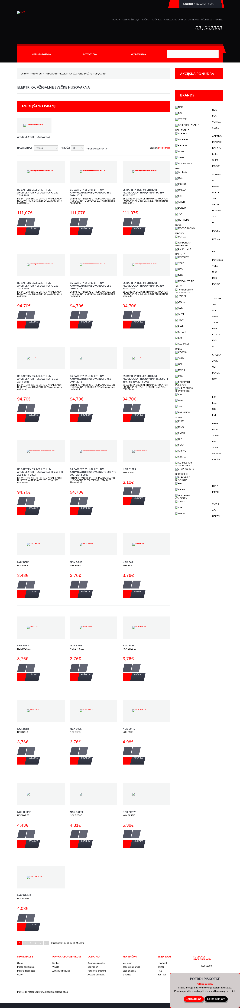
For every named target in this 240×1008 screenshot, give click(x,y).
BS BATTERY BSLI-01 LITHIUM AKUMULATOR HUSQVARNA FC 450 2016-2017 (143, 192)
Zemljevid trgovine (61, 971)
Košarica (156, 20)
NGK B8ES (128, 645)
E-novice (127, 974)
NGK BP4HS (24, 895)
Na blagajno (170, 20)
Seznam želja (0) (131, 20)
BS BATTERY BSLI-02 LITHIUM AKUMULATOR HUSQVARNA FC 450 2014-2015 (90, 378)
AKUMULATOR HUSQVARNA (33, 137)
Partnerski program (96, 971)
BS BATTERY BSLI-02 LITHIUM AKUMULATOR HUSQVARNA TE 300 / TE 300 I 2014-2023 (93, 471)
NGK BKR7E (129, 812)
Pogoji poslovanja (25, 967)
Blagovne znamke (96, 963)
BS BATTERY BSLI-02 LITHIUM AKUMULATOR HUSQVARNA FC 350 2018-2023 (37, 378)
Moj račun (127, 963)
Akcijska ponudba (96, 974)
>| (46, 943)
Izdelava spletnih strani (57, 992)
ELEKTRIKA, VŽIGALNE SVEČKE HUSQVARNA (83, 74)
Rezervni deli (36, 74)
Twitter (161, 967)
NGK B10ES (129, 469)
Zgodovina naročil (131, 967)
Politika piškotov (205, 984)
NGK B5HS (23, 562)
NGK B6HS (76, 562)
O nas (20, 963)
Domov (24, 74)
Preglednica (164, 148)
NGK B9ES (76, 728)
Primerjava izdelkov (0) (97, 149)
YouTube (162, 974)
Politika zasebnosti (26, 971)
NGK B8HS (23, 728)
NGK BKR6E (76, 812)
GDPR (20, 974)
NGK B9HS (129, 728)
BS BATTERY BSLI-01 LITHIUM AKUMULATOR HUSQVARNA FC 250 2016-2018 (37, 192)
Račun (145, 20)
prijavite (217, 20)
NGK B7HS (76, 645)
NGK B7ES (23, 645)
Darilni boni (93, 967)
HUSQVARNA (51, 74)
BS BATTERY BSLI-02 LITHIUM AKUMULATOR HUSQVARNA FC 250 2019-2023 (90, 285)
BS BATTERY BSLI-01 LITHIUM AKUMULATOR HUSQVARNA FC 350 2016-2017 (90, 192)
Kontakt (56, 963)
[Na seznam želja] (22, 222)
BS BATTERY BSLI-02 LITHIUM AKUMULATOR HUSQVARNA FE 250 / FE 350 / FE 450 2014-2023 (145, 378)
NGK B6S (128, 562)
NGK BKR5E (24, 812)
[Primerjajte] (30, 222)
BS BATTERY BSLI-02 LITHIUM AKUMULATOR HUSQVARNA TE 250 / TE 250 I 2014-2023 (40, 471)
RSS (160, 971)
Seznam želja (129, 971)
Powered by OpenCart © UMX (31, 992)
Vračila (55, 967)
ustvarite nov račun (195, 20)
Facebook (162, 963)
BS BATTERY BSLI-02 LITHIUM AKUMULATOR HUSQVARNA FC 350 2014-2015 (143, 285)
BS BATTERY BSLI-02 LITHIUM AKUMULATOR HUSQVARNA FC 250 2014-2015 (37, 285)
